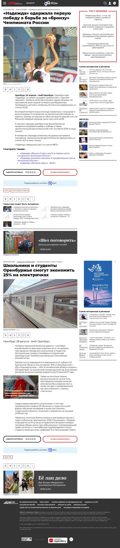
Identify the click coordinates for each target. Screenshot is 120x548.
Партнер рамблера (39, 539)
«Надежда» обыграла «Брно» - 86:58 (37, 163)
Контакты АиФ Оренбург (46, 505)
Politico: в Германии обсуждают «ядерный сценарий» (100, 154)
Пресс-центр (44, 502)
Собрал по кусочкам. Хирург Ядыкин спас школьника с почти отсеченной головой (102, 324)
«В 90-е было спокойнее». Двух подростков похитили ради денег (101, 101)
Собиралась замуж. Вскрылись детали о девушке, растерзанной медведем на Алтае (101, 347)
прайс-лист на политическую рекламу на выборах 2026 (40, 507)
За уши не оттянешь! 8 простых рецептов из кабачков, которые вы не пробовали (103, 87)
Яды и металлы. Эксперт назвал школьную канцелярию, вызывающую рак (100, 95)
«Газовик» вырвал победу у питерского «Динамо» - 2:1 (60, 215)
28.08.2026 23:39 (9, 262)
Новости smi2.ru (11, 255)
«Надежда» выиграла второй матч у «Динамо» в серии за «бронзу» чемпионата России (25, 209)
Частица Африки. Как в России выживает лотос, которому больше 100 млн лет (102, 71)
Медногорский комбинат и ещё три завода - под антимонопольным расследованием (98, 55)
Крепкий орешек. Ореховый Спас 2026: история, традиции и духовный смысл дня (98, 27)
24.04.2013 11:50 (8, 9)
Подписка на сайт (91, 502)
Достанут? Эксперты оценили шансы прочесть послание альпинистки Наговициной (102, 79)
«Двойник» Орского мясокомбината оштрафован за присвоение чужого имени (98, 36)
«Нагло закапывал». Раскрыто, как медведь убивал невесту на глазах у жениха (102, 339)
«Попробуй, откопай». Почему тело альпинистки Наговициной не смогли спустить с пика (102, 316)
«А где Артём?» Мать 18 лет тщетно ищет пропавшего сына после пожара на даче (102, 355)
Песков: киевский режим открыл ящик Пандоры (101, 146)
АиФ (18, 330)
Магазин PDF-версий (27, 505)
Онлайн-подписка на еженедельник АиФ (67, 502)
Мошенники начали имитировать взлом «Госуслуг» (101, 138)
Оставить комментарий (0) (60, 172)
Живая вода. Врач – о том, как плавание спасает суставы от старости (98, 18)
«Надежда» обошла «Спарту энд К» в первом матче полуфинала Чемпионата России (43, 154)
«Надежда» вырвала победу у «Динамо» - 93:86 (24, 223)
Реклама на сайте (64, 505)
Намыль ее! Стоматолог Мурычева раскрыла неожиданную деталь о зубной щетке (101, 110)
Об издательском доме (28, 502)
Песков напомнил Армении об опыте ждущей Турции (102, 123)
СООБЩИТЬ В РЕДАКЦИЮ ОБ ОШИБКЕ (76, 507)
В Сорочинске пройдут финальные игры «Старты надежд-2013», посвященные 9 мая (25, 216)
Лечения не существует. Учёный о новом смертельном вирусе (101, 331)
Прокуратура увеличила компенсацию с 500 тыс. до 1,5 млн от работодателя (98, 46)
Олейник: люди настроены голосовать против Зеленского (100, 131)
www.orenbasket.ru (15, 84)
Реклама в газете (80, 505)
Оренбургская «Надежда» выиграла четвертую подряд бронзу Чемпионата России (60, 209)
